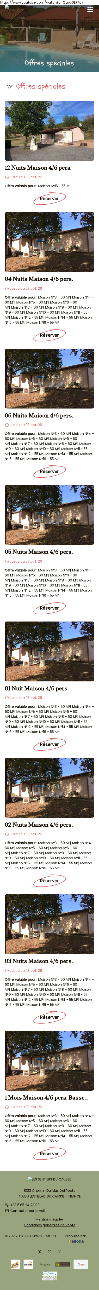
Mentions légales (50, 1219)
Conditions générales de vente (49, 1225)
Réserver (49, 199)
